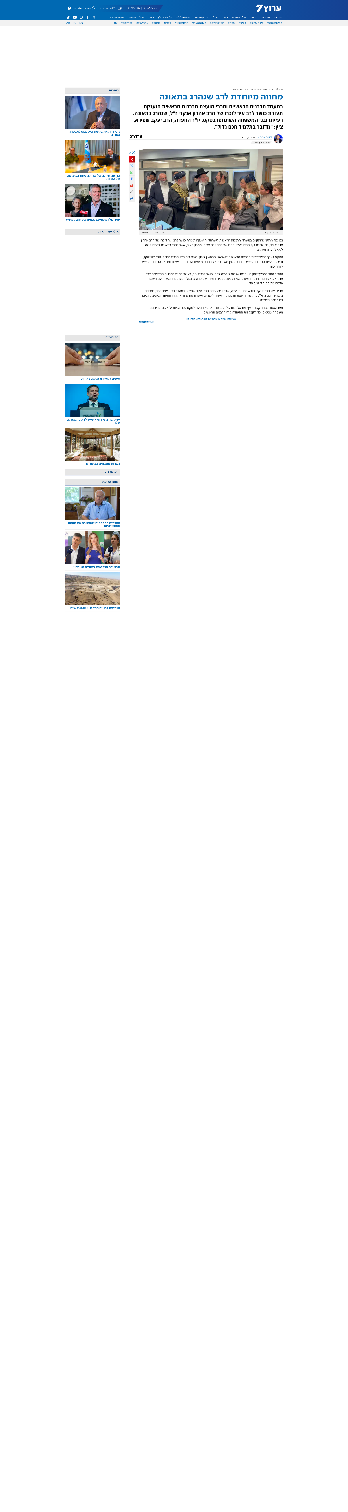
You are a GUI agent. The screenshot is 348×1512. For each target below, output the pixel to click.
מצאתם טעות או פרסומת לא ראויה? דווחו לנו (211, 319)
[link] (92, 133)
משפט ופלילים (183, 17)
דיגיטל (242, 23)
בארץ (225, 17)
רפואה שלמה (217, 23)
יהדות (132, 17)
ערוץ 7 (280, 89)
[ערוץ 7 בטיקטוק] (68, 17)
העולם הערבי (199, 23)
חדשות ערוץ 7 (266, 10)
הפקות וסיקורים (117, 17)
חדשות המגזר (274, 23)
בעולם (215, 17)
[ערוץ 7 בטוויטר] (94, 17)
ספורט (167, 23)
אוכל (141, 17)
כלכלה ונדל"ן (165, 17)
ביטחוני (254, 17)
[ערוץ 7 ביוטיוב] (74, 17)
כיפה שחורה (256, 23)
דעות (151, 17)
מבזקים (266, 17)
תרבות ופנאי (181, 23)
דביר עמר (266, 137)
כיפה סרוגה (269, 89)
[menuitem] (277, 17)
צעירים (231, 23)
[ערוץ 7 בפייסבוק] (87, 17)
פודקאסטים (201, 17)
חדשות (278, 17)
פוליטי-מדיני (239, 17)
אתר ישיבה (142, 23)
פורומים (156, 23)
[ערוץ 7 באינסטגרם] (81, 17)
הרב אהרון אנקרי (261, 142)
